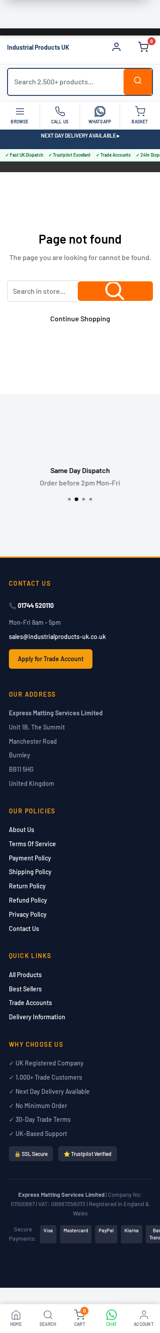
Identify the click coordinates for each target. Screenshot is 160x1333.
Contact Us (24, 928)
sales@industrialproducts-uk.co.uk (57, 636)
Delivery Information (37, 1017)
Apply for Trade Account (51, 659)
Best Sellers (25, 989)
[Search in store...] (115, 291)
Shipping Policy (30, 872)
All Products (25, 974)
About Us (21, 829)
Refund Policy (28, 900)
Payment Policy (30, 858)
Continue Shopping (80, 318)
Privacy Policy (28, 914)
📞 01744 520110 (31, 605)
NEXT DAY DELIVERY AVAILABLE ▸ (80, 135)
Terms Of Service (32, 844)
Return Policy (27, 886)
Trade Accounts (30, 1002)
